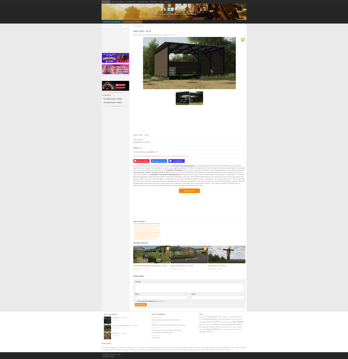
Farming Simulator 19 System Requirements (147, 232)
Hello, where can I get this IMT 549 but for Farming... (169, 325)
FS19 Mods (105, 354)
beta (209, 317)
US (242, 329)
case (219, 317)
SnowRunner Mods (187, 347)
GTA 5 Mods (181, 350)
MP (208, 327)
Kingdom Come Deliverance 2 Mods (120, 347)
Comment (138, 282)
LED (200, 324)
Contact (112, 356)
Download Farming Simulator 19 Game (146, 237)
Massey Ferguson (220, 324)
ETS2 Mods (189, 350)
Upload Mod (105, 2)
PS (241, 327)
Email (194, 294)
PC (228, 327)
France (241, 319)
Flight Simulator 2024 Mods (218, 347)
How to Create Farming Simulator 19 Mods (147, 230)
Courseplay (231, 317)
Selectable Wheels (232, 329)
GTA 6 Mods (105, 347)
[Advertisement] (189, 120)
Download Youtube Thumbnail (237, 347)
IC (219, 322)
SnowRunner (106, 350)
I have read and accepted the (151, 301)
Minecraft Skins (159, 347)
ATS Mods (197, 347)
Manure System (209, 324)
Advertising (105, 356)
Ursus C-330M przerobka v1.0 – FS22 (124, 325)
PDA (230, 327)
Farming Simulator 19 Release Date (145, 228)
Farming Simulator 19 (225, 319)
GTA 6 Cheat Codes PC (139, 347)
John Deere (238, 321)
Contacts (167, 2)
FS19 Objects (138, 26)
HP (217, 321)
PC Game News (116, 350)
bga (212, 316)
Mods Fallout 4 (226, 350)
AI (201, 317)
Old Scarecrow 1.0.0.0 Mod (217, 266)
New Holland (223, 327)
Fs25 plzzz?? (156, 338)
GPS (213, 322)
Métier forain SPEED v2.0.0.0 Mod (182, 266)
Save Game (149, 350)
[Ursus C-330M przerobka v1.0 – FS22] (107, 328)
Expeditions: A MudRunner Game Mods (133, 350)
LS (205, 324)
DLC (200, 319)
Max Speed (202, 327)
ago (200, 317)
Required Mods (213, 329)
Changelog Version (225, 317)
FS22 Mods (150, 347)
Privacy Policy (160, 301)
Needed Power (214, 327)
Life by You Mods (199, 350)
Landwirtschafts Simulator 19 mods (145, 239)
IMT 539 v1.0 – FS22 (119, 318)
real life (204, 329)
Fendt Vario (236, 319)
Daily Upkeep (238, 317)
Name (137, 294)
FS (199, 322)
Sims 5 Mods (205, 347)
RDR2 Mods (157, 350)
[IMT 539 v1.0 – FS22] (107, 320)
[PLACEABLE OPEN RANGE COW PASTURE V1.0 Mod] (152, 254)
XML (212, 332)
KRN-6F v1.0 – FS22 (119, 333)
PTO (200, 329)
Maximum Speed (234, 324)
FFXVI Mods (209, 350)
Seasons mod (223, 329)
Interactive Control (226, 322)
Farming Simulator (209, 319)
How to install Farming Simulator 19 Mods (147, 226)
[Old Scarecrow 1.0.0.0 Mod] (226, 254)
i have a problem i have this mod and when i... (166, 320)
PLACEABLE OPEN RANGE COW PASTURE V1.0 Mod (149, 266)
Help (161, 2)
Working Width (204, 332)
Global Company (206, 322)
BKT (216, 317)
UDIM (239, 329)
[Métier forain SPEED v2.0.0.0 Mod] (189, 254)
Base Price (205, 317)
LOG (203, 324)
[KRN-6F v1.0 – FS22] (107, 335)
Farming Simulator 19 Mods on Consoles (146, 234)
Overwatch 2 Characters (172, 347)
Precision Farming (236, 327)
